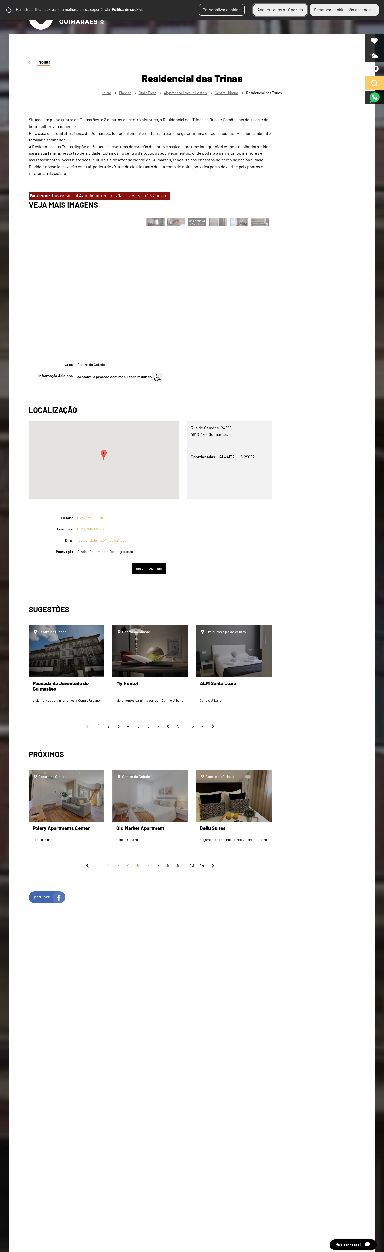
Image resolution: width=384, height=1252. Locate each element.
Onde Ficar (147, 93)
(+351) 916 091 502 (91, 529)
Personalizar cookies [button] (222, 10)
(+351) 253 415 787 (91, 518)
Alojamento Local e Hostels (185, 93)
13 (192, 726)
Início (106, 93)
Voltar (44, 62)
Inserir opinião (149, 568)
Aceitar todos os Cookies (280, 10)
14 (202, 726)
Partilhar (42, 897)
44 (202, 865)
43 (192, 865)
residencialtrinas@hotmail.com (102, 541)
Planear (125, 93)
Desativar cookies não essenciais (344, 10)
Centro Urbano (226, 93)
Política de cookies (127, 10)
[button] (104, 455)
